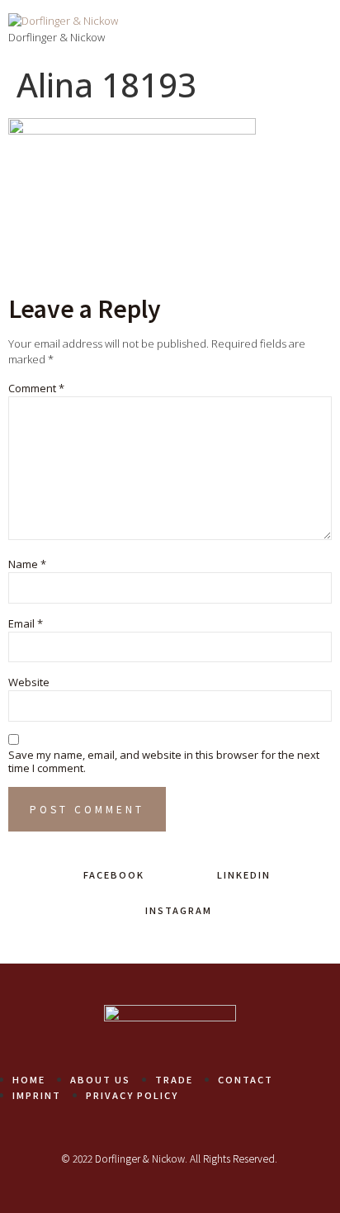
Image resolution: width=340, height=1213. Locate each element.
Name (27, 564)
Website (29, 682)
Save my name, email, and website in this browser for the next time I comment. (163, 762)
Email (25, 624)
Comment (36, 389)
